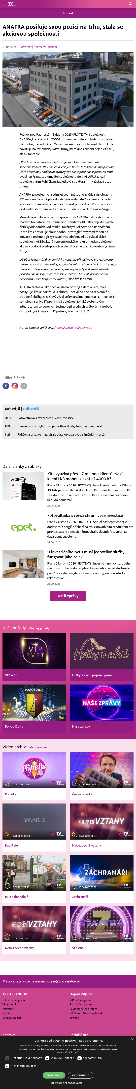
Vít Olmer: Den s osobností (86, 1013)
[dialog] (68, 1062)
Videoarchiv (9, 1004)
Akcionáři (8, 1009)
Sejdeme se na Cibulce (83, 1009)
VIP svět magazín (80, 1000)
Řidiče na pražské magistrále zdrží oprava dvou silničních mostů (61, 434)
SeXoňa (74, 1018)
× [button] (132, 1039)
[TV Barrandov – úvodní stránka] (9, 4)
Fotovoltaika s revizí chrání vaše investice (45, 418)
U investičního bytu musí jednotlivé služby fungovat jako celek (60, 426)
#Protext (26, 47)
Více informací (72, 1052)
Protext (68, 13)
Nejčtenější (31, 409)
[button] (68, 1083)
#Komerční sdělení (45, 47)
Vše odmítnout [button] (80, 1075)
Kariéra (7, 1013)
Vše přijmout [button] (54, 1075)
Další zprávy (68, 596)
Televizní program (13, 1000)
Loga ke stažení (12, 1018)
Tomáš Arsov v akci (81, 1004)
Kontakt (8, 1035)
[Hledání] (131, 4)
